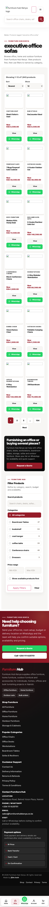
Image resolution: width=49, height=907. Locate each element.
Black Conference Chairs (14, 278)
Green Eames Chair (11, 331)
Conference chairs (11, 272)
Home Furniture (9, 716)
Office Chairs (8, 737)
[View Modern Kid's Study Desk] (14, 207)
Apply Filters (19, 588)
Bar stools (32, 111)
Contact (29, 882)
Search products (15, 497)
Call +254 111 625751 (24, 656)
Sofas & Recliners (10, 755)
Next (24, 427)
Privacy (37, 882)
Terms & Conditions (11, 785)
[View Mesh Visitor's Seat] (14, 101)
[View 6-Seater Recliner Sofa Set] (35, 207)
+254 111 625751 (10, 806)
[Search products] (41, 19)
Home (6, 35)
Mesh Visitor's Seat (12, 115)
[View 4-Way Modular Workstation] (35, 262)
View (14, 133)
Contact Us (7, 767)
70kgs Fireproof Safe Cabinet (13, 168)
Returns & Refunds (11, 776)
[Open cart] (34, 9)
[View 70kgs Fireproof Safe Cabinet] (14, 154)
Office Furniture (9, 711)
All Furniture (8, 707)
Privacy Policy (8, 781)
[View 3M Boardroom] (35, 369)
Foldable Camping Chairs (34, 331)
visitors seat (12, 111)
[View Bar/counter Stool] (35, 101)
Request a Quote (24, 466)
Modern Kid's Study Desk (11, 222)
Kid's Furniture (12, 217)
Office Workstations (12, 380)
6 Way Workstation (11, 386)
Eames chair (11, 326)
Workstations (33, 272)
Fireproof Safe (12, 164)
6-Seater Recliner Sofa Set (34, 223)
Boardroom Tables (32, 380)
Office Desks (8, 741)
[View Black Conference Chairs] (14, 262)
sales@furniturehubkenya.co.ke (17, 814)
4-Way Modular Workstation (33, 276)
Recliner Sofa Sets (33, 218)
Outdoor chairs (34, 164)
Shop (22, 882)
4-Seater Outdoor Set (34, 168)
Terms (44, 882)
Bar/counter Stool (34, 114)
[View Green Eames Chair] (14, 316)
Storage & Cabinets (11, 725)
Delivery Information (12, 771)
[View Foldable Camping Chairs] (35, 316)
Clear (36, 588)
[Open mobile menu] (40, 9)
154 (37, 420)
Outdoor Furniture (11, 721)
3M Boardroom (33, 385)
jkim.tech (15, 877)
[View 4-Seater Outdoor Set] (35, 154)
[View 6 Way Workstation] (14, 369)
